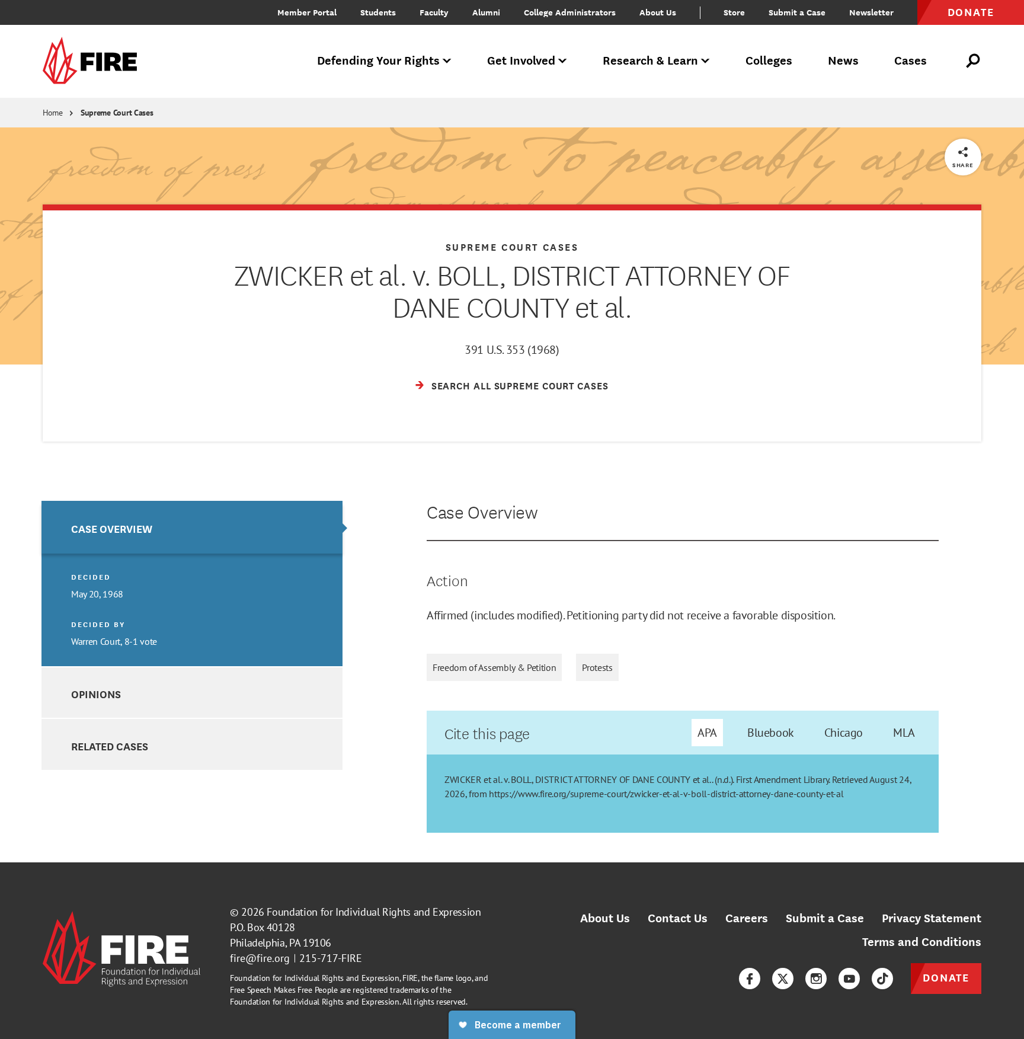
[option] (192, 583)
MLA (904, 732)
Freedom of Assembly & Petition (494, 667)
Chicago (843, 732)
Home (53, 112)
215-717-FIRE (330, 958)
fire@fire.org (260, 958)
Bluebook (770, 732)
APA (707, 732)
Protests (597, 667)
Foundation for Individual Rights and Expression (374, 912)
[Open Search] (973, 61)
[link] (94, 61)
